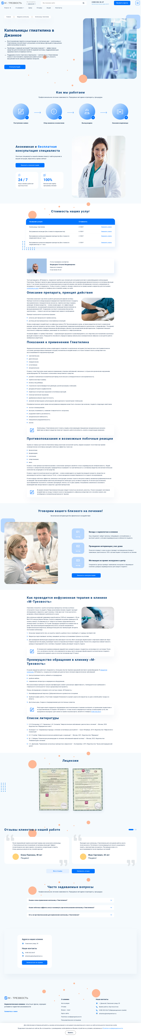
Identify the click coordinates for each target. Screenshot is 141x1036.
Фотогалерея (65, 1003)
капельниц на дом (32, 288)
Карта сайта (65, 1013)
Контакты (58, 8)
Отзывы (39, 8)
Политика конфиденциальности (71, 1017)
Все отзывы (57, 871)
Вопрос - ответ (65, 1010)
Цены (30, 8)
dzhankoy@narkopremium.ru (34, 956)
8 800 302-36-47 (96, 711)
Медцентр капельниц (23, 16)
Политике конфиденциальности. (113, 1028)
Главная (8, 16)
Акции (49, 8)
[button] (131, 829)
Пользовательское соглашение (71, 1020)
